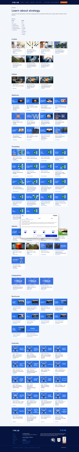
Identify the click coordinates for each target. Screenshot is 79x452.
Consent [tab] (27, 218)
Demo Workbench (47, 2)
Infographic (24, 31)
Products (22, 2)
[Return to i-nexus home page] (15, 2)
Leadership (14, 24)
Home (14, 433)
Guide (23, 24)
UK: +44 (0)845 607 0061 (27, 435)
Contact (14, 443)
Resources (32, 2)
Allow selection (39, 235)
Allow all (51, 235)
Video (23, 25)
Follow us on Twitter (63, 431)
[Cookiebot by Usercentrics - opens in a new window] (53, 215)
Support (14, 440)
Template (24, 28)
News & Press (15, 439)
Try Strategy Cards (63, 2)
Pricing (37, 2)
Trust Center (38, 447)
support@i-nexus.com (26, 443)
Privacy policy (15, 447)
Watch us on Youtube (65, 431)
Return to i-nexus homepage (16, 431)
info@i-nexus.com (25, 438)
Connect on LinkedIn (61, 431)
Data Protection (31, 447)
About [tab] (52, 218)
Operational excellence (16, 28)
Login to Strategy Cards (55, 2)
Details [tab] (40, 218)
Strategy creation (15, 25)
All (22, 22)
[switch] (35, 232)
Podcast (23, 34)
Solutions (27, 2)
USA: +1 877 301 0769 (26, 442)
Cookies (26, 447)
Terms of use (21, 447)
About (40, 2)
